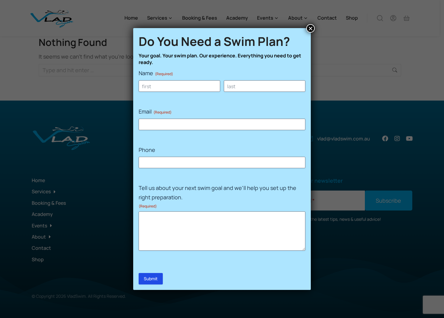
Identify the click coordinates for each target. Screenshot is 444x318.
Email (155, 111)
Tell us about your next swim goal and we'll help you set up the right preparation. (217, 196)
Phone (147, 149)
